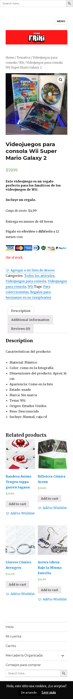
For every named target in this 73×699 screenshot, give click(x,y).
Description (21, 311)
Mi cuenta (13, 636)
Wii (21, 62)
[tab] (21, 310)
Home (10, 57)
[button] (30, 270)
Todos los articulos (39, 276)
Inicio (10, 627)
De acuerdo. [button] (29, 692)
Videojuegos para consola (26, 281)
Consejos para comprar (23, 665)
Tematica (23, 57)
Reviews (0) (20, 329)
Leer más (49, 692)
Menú (61, 21)
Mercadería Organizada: (24, 655)
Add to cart (17, 504)
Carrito (11, 646)
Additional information (30, 320)
